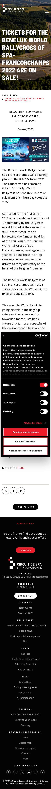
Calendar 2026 (25, 613)
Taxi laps (25, 653)
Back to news (25, 507)
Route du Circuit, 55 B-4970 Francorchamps (25, 576)
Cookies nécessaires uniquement (25, 450)
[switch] (44, 393)
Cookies (15, 783)
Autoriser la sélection (25, 441)
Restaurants (25, 692)
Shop (25, 641)
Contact (25, 753)
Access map (25, 742)
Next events (25, 607)
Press (25, 758)
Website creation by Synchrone (32, 783)
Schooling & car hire (25, 664)
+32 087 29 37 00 (25, 587)
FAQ (25, 737)
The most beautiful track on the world (25, 625)
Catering (25, 725)
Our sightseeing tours (25, 687)
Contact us (25, 596)
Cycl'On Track (25, 669)
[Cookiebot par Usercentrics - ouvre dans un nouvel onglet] (36, 336)
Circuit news (25, 630)
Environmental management (25, 636)
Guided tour (25, 682)
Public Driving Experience (25, 659)
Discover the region (25, 748)
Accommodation (25, 697)
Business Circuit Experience (25, 714)
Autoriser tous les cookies (26, 432)
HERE (20, 468)
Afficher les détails (33, 423)
